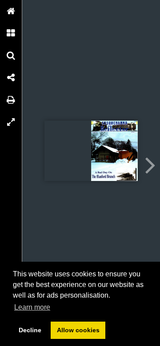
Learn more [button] (32, 307)
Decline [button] (30, 330)
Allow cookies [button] (78, 330)
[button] (11, 11)
